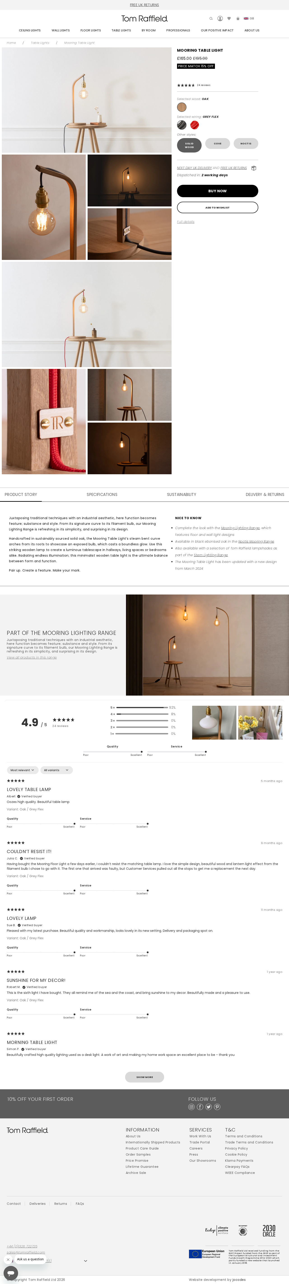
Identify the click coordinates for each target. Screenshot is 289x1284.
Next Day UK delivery (194, 168)
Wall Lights (61, 30)
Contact (14, 1203)
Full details (185, 222)
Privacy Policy (236, 1148)
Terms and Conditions (243, 1136)
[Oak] (181, 107)
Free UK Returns (234, 168)
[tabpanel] (144, 926)
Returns (60, 1203)
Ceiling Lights (30, 30)
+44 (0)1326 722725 (22, 1246)
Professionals (178, 30)
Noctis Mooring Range (256, 541)
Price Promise (137, 1161)
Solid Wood (189, 145)
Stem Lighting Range (211, 555)
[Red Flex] (194, 125)
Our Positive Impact (217, 30)
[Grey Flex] (181, 125)
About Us (252, 30)
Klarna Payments (239, 1161)
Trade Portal (199, 1142)
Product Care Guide (142, 1148)
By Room (149, 30)
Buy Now (217, 191)
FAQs (80, 1203)
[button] (214, 723)
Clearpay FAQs (237, 1167)
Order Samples (138, 1155)
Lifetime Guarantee (142, 1167)
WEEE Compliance (240, 1173)
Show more (144, 1077)
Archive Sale (136, 1173)
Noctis (246, 143)
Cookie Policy (236, 1155)
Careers (196, 1148)
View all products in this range (32, 657)
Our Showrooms (202, 1161)
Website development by (217, 1279)
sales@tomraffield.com (26, 1252)
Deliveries (38, 1203)
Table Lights (121, 30)
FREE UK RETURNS (144, 4)
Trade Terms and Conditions (249, 1142)
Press (193, 1155)
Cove (217, 143)
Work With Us (200, 1136)
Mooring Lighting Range (240, 528)
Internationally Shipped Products (153, 1142)
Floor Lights (91, 30)
